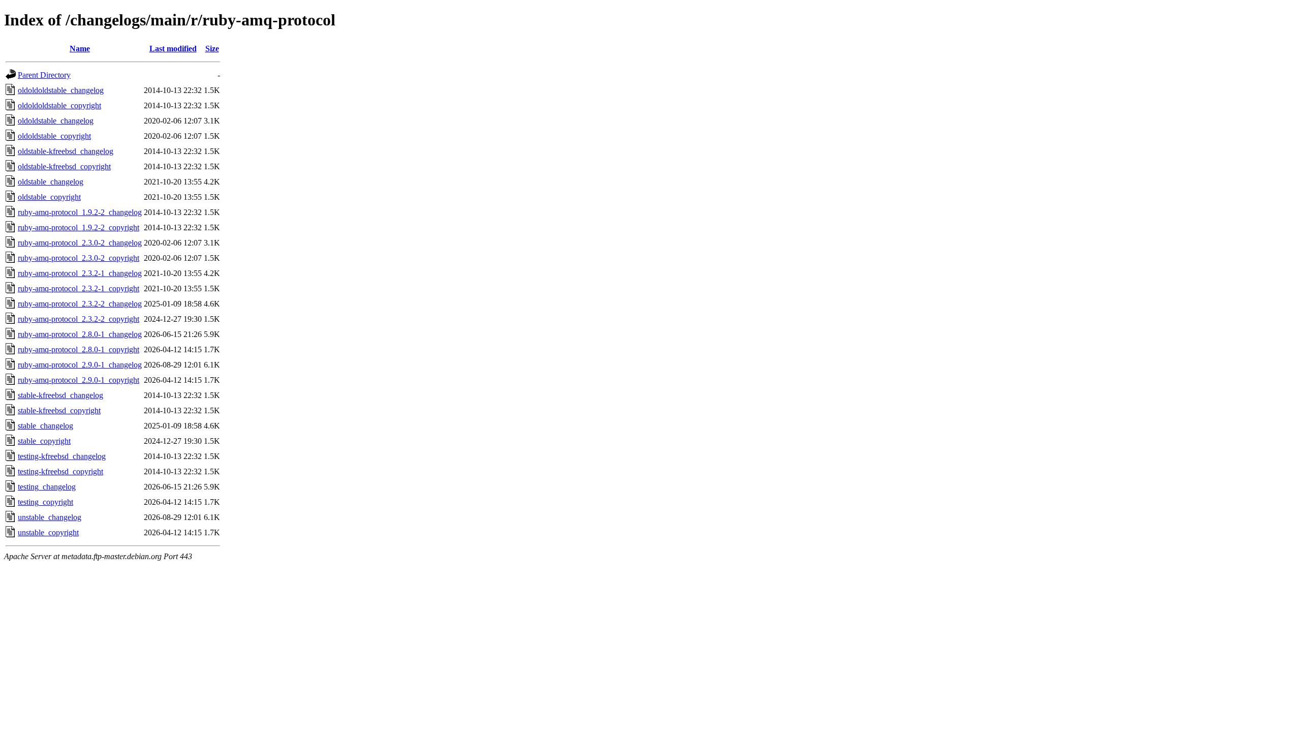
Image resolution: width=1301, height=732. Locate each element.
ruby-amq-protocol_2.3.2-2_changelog (80, 303)
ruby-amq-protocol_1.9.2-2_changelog (80, 212)
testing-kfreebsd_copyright (60, 471)
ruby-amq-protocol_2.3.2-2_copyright (78, 319)
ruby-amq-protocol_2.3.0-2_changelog (80, 242)
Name (80, 48)
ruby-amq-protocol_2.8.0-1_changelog (80, 334)
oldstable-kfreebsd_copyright (64, 166)
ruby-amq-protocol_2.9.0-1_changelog (80, 364)
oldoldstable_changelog (56, 120)
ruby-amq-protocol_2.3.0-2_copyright (78, 258)
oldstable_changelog (50, 181)
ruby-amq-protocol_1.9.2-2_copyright (78, 227)
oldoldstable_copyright (54, 136)
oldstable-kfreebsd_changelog (65, 151)
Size (212, 48)
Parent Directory (44, 75)
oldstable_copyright (49, 197)
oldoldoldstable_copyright (59, 105)
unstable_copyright (48, 532)
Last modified (173, 48)
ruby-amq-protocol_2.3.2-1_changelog (80, 273)
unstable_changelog (49, 517)
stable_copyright (44, 441)
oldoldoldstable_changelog (61, 90)
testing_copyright (45, 502)
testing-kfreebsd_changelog (62, 456)
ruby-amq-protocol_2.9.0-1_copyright (78, 380)
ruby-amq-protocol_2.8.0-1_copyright (78, 349)
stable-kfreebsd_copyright (59, 410)
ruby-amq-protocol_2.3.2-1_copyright (78, 288)
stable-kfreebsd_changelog (60, 395)
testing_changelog (47, 486)
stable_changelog (45, 425)
